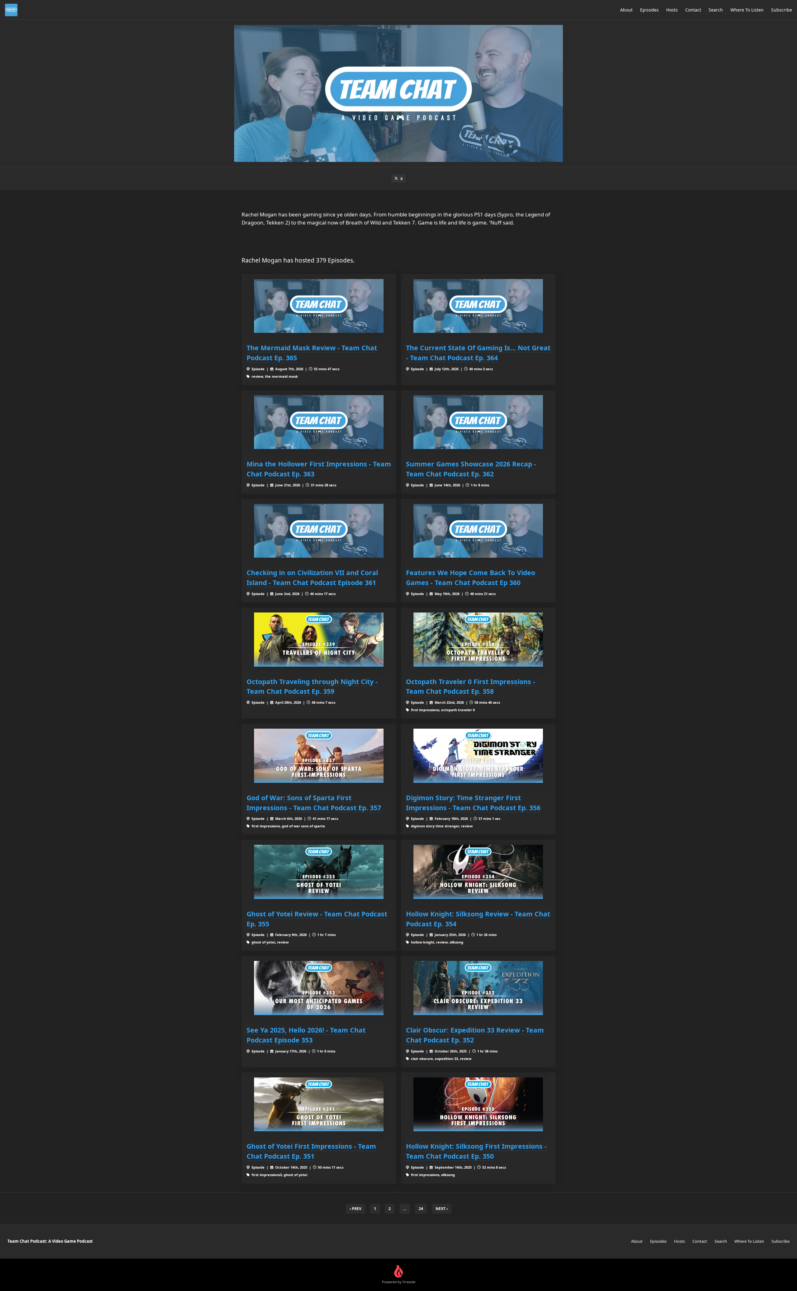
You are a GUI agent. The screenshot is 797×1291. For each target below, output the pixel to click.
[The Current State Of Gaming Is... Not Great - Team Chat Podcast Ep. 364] (478, 306)
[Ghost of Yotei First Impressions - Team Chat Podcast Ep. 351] (319, 1104)
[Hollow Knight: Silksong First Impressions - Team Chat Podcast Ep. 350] (478, 1104)
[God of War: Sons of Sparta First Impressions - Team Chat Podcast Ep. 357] (319, 756)
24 (421, 1208)
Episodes (649, 10)
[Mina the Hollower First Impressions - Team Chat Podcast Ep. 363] (319, 422)
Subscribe (781, 10)
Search (716, 10)
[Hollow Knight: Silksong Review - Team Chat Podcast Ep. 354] (478, 872)
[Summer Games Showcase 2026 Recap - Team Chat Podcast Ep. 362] (478, 422)
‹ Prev (355, 1208)
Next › (442, 1208)
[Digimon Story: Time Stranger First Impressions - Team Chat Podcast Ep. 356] (478, 756)
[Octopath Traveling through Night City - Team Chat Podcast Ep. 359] (319, 639)
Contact (693, 10)
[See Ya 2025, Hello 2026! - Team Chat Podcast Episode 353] (319, 988)
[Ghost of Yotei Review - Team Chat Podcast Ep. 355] (319, 872)
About (626, 10)
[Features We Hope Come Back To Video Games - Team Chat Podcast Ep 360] (478, 531)
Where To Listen (747, 10)
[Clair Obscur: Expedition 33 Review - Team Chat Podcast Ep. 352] (478, 988)
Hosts (672, 10)
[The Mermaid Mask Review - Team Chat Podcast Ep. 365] (319, 306)
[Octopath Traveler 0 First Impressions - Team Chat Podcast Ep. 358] (478, 639)
